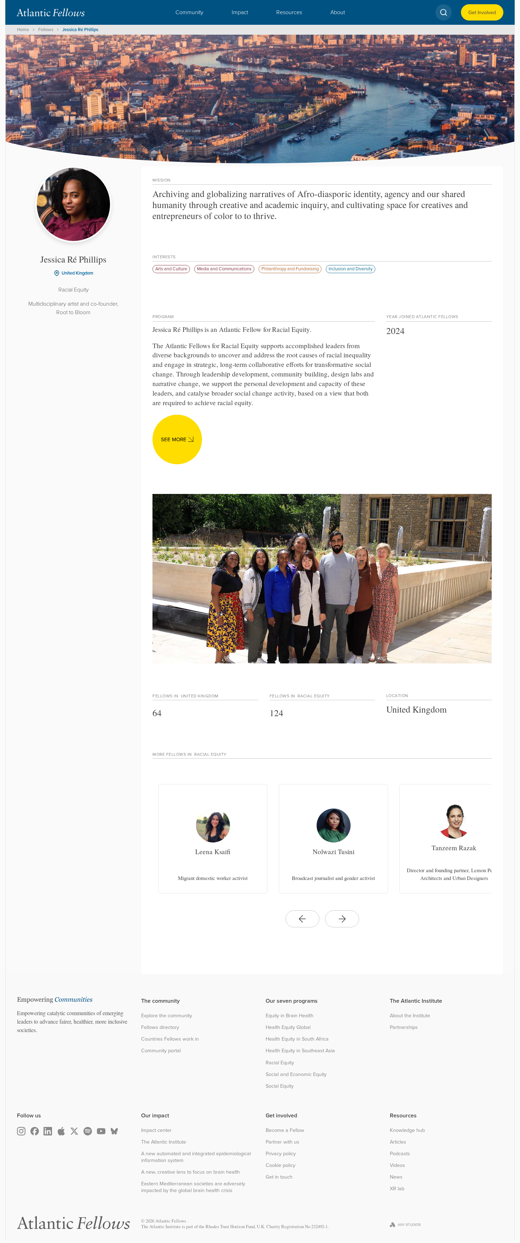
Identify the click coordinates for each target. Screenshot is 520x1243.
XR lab (397, 1188)
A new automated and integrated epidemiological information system (196, 1156)
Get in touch (279, 1177)
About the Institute (410, 1015)
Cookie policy (280, 1165)
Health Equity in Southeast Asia (300, 1050)
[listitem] (212, 838)
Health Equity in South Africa (297, 1039)
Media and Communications (224, 268)
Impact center (156, 1130)
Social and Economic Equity (296, 1074)
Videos (397, 1165)
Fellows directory (160, 1027)
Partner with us (282, 1142)
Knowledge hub (407, 1130)
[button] (189, 12)
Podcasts (400, 1153)
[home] (51, 12)
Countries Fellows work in (170, 1039)
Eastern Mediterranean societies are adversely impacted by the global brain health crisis (193, 1186)
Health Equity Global (288, 1027)
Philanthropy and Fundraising (290, 268)
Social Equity (280, 1086)
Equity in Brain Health (289, 1015)
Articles (398, 1142)
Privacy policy (281, 1153)
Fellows (45, 29)
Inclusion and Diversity (350, 268)
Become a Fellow (285, 1130)
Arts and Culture (171, 268)
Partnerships (404, 1027)
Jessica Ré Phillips (80, 29)
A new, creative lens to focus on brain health (190, 1172)
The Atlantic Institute (163, 1142)
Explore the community (166, 1015)
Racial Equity (280, 1062)
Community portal (161, 1050)
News (396, 1177)
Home (23, 29)
